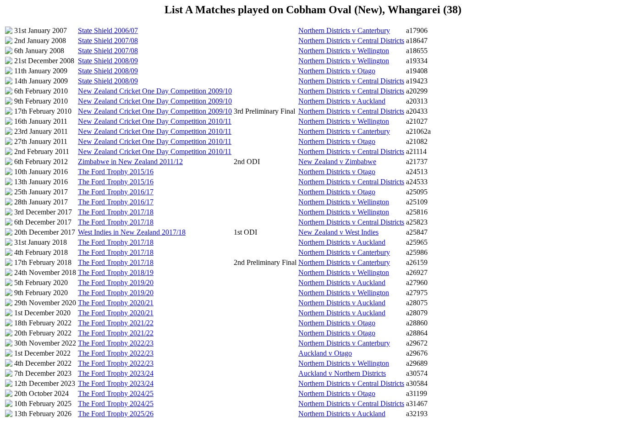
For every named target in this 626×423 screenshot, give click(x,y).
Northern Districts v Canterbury (344, 30)
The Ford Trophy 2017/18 (116, 212)
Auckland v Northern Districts (342, 373)
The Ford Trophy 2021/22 (116, 323)
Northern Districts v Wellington (343, 51)
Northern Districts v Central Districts (351, 40)
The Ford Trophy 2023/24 (116, 373)
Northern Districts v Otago (336, 71)
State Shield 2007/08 (108, 40)
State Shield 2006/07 (108, 30)
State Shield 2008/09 (108, 61)
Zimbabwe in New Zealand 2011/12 (130, 161)
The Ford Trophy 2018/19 (116, 272)
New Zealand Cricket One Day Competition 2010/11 (154, 121)
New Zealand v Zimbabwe (337, 161)
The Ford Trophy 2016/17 (116, 192)
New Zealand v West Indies (338, 232)
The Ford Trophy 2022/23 (116, 343)
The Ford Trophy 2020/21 (116, 303)
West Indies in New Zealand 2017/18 (132, 232)
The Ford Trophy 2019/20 (116, 282)
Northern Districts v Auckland (341, 101)
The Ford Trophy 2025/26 (116, 414)
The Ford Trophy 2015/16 (116, 172)
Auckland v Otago (325, 353)
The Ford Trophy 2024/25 (116, 393)
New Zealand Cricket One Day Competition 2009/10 (155, 91)
